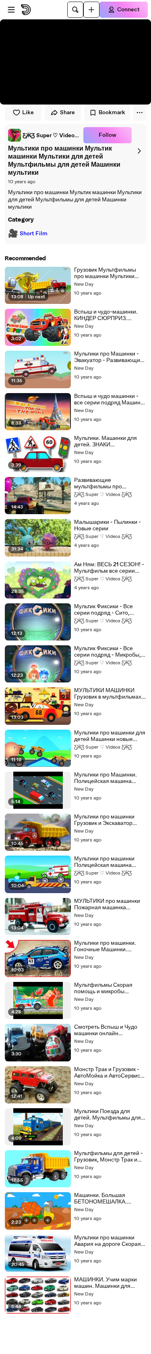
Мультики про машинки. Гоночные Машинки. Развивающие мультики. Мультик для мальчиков (106, 946)
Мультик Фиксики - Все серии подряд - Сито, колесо (103, 609)
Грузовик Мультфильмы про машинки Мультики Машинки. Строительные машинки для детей (107, 273)
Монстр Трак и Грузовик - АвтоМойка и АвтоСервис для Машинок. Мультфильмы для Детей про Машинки (107, 1072)
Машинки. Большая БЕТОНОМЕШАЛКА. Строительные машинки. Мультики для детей (106, 1198)
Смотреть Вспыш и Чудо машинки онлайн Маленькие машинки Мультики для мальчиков (106, 1030)
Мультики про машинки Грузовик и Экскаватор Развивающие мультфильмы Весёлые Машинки (105, 820)
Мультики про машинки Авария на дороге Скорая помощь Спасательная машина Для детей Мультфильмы (107, 1241)
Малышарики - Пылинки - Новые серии (107, 525)
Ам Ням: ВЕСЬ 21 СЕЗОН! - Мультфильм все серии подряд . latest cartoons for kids (109, 567)
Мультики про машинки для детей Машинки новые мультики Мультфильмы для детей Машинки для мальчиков (109, 736)
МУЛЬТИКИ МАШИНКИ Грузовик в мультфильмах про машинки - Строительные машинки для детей (107, 693)
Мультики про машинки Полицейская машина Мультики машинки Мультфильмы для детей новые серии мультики (106, 862)
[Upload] (91, 10)
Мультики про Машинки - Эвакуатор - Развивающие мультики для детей (108, 357)
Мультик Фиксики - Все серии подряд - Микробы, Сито (107, 651)
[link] (44, 135)
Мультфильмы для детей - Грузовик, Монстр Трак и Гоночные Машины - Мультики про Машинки (108, 1156)
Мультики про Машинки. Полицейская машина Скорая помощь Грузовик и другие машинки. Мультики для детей (109, 778)
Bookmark (112, 112)
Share (67, 112)
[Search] (75, 10)
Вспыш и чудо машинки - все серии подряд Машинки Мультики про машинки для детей (110, 399)
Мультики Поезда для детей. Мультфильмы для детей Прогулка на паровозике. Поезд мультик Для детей (109, 1114)
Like (28, 112)
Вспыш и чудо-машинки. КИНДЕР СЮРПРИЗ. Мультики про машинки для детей (109, 315)
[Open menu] (11, 10)
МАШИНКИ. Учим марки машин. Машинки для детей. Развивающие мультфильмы (105, 1283)
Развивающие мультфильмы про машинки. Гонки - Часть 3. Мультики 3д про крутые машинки (107, 483)
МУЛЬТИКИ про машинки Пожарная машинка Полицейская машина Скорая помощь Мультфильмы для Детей (107, 904)
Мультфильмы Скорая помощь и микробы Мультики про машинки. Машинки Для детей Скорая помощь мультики (107, 988)
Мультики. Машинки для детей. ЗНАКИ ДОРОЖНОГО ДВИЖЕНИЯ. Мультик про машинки (110, 441)
